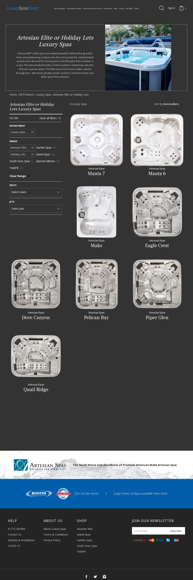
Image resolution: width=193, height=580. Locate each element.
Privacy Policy (52, 540)
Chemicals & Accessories (92, 8)
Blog (115, 8)
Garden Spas (84, 540)
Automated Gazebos (74, 8)
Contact (121, 8)
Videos (136, 8)
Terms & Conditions (56, 534)
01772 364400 (16, 529)
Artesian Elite (85, 529)
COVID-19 (14, 546)
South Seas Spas (87, 546)
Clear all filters (48, 118)
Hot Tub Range (59, 8)
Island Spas (84, 534)
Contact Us (14, 534)
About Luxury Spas (55, 529)
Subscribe (176, 531)
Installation (107, 8)
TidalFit (81, 551)
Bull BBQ (129, 8)
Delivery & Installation (21, 540)
